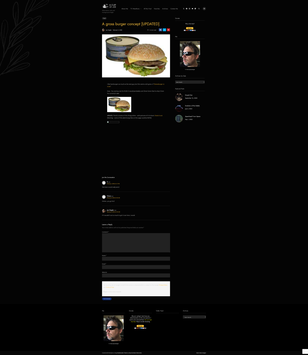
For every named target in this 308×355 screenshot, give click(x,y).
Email (104, 264)
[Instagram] (189, 8)
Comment (105, 232)
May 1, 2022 (189, 119)
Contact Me (174, 9)
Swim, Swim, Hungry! (201, 353)
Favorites (157, 9)
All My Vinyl (147, 9)
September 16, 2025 (191, 98)
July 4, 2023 (188, 109)
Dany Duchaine (132, 353)
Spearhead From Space (192, 116)
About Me (125, 9)
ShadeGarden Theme (122, 353)
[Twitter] (183, 8)
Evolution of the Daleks (192, 106)
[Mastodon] (195, 8)
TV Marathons (134, 9)
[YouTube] (192, 8)
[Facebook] (186, 8)
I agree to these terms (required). (112, 292)
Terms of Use (110, 287)
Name (104, 255)
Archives (165, 9)
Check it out (158, 115)
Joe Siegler (109, 30)
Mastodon (139, 353)
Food (104, 18)
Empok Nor (189, 95)
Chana (109, 196)
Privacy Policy (163, 285)
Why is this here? (190, 24)
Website (104, 272)
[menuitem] (124, 8)
